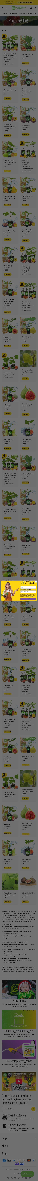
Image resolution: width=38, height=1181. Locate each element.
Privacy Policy (29, 596)
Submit (28, 598)
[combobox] (21, 591)
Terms (32, 596)
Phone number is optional (25, 589)
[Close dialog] (36, 581)
